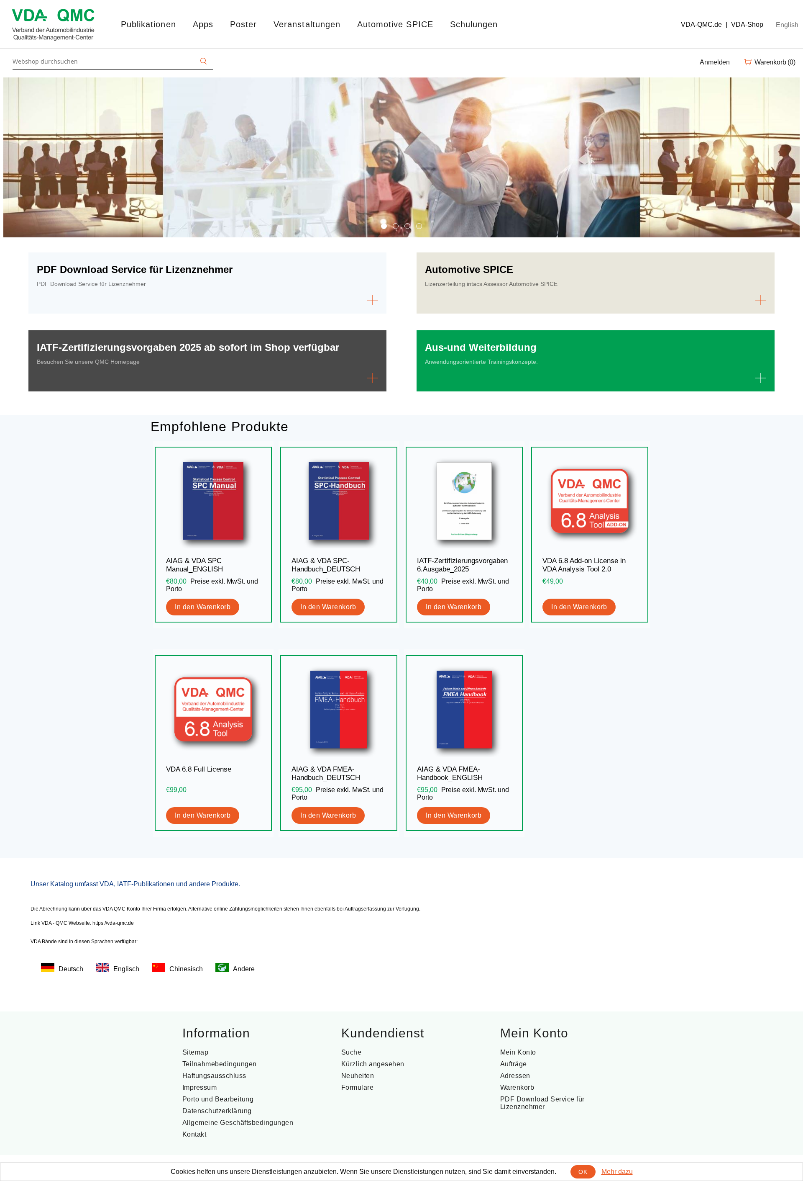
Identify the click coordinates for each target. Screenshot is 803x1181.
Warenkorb (517, 1087)
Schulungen (474, 24)
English (787, 24)
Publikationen (148, 24)
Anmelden (715, 62)
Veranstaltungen (307, 24)
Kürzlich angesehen (372, 1064)
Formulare (357, 1087)
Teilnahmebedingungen (219, 1064)
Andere (244, 969)
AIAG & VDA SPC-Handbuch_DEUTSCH (326, 565)
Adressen (515, 1075)
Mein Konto (518, 1052)
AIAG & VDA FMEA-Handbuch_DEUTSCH (326, 773)
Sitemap (195, 1052)
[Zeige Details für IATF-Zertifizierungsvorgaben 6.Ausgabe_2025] (464, 501)
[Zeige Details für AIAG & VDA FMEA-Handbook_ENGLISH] (464, 710)
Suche (351, 1052)
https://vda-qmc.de (113, 923)
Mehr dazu (617, 1171)
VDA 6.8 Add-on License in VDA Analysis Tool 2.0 (584, 565)
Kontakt (194, 1134)
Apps (203, 24)
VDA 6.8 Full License (198, 769)
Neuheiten (357, 1075)
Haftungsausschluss (214, 1075)
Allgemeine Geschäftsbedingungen (238, 1122)
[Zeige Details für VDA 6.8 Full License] (213, 710)
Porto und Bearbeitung (218, 1099)
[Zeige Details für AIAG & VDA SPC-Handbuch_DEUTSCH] (339, 501)
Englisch (126, 969)
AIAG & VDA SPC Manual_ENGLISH (194, 565)
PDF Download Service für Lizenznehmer (542, 1103)
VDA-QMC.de (701, 24)
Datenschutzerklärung (217, 1110)
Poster (243, 24)
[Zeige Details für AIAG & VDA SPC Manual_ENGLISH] (213, 501)
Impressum (199, 1087)
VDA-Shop (747, 24)
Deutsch (71, 969)
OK (582, 1171)
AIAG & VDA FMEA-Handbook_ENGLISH (450, 773)
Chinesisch (186, 969)
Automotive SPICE (395, 24)
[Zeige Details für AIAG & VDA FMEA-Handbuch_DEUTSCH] (339, 710)
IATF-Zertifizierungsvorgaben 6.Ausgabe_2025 (462, 565)
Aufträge (513, 1064)
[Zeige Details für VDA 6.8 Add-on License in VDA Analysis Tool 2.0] (590, 501)
